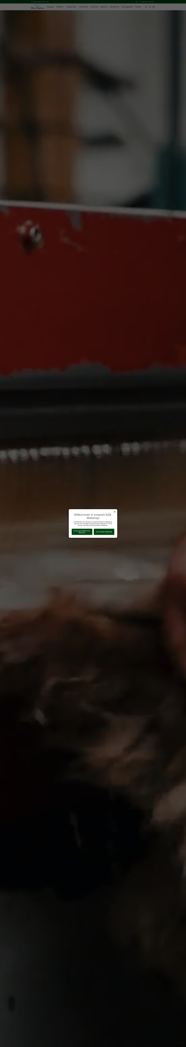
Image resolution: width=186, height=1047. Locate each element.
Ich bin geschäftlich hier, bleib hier (82, 531)
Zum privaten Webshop (104, 532)
